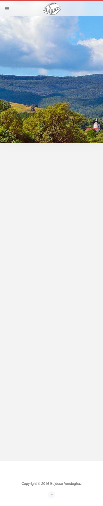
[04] (48, 366)
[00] (12, 366)
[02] (30, 366)
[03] (38, 366)
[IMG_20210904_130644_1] (31, 372)
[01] (20, 366)
